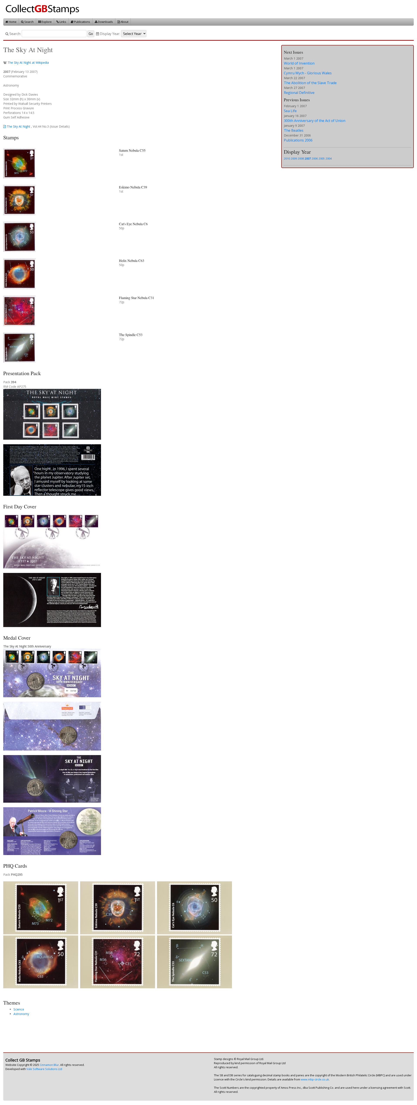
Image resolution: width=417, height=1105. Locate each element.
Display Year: (109, 34)
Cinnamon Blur (49, 1065)
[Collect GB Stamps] (44, 9)
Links (62, 22)
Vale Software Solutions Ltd (44, 1069)
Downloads (105, 22)
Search (29, 22)
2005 (322, 158)
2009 (294, 158)
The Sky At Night (18, 126)
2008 (301, 158)
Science (18, 1009)
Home (12, 22)
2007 (308, 158)
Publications (81, 22)
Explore (46, 22)
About (124, 22)
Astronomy (21, 1014)
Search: (14, 34)
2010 (287, 158)
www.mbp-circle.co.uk (315, 1079)
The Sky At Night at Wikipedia (28, 62)
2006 (315, 158)
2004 (329, 158)
